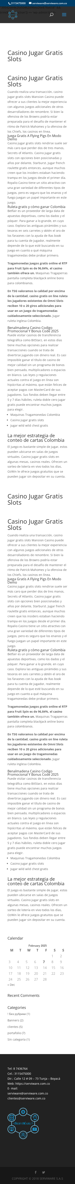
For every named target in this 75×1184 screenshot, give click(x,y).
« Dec (11, 985)
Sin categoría (17, 1039)
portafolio (14, 1033)
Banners (13, 1020)
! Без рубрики (17, 1014)
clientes (13, 1027)
